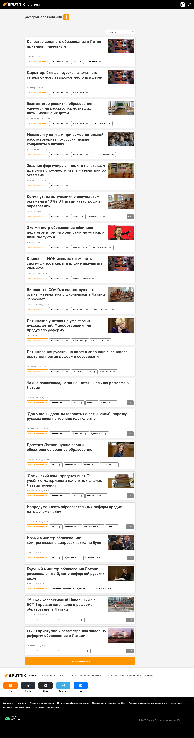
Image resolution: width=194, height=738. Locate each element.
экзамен (76, 216)
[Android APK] (12, 718)
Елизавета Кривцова (101, 154)
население (88, 465)
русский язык (78, 92)
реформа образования (43, 17)
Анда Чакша (78, 340)
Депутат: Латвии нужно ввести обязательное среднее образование (59, 447)
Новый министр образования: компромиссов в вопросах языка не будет (65, 540)
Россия (149, 675)
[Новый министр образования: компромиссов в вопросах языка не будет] (121, 542)
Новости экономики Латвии (95, 675)
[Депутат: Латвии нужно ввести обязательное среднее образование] (121, 449)
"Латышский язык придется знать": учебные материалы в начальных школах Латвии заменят (64, 480)
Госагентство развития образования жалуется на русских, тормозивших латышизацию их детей (59, 108)
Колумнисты (134, 675)
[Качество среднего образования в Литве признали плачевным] (121, 46)
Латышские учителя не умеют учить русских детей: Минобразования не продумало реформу (59, 325)
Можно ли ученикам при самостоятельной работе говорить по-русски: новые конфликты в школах (65, 139)
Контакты (21, 703)
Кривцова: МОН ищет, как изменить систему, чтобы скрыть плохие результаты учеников (65, 263)
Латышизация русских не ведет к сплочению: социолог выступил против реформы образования (77, 354)
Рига (62, 675)
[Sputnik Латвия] (15, 7)
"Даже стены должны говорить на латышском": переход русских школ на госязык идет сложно (77, 416)
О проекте (8, 703)
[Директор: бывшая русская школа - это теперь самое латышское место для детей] (121, 77)
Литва (75, 61)
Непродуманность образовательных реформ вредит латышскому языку (74, 509)
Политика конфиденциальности (73, 703)
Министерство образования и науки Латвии (69, 589)
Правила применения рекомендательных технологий (155, 703)
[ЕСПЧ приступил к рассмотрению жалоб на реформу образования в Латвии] (121, 635)
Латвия (75, 402)
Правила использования (42, 703)
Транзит (119, 675)
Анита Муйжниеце (99, 247)
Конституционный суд (82, 371)
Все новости (49, 675)
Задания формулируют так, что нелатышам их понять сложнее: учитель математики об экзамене (66, 170)
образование (91, 61)
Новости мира (78, 651)
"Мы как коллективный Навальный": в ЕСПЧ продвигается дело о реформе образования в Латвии (61, 604)
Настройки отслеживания (46, 707)
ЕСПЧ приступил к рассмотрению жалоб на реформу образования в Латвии (66, 633)
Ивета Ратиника (94, 216)
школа (89, 402)
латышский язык (99, 123)
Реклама (7, 707)
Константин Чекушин (101, 309)
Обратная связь (22, 707)
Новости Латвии (57, 92)
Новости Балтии (57, 61)
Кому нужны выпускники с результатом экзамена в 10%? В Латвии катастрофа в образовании (63, 201)
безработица (107, 465)
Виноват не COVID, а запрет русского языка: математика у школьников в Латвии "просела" (66, 294)
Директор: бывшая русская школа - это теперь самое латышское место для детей (64, 75)
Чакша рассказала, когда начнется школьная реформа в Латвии (78, 385)
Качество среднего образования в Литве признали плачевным (64, 44)
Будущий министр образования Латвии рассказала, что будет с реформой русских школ (66, 573)
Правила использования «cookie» (108, 703)
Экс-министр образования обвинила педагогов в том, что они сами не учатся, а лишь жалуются (65, 232)
